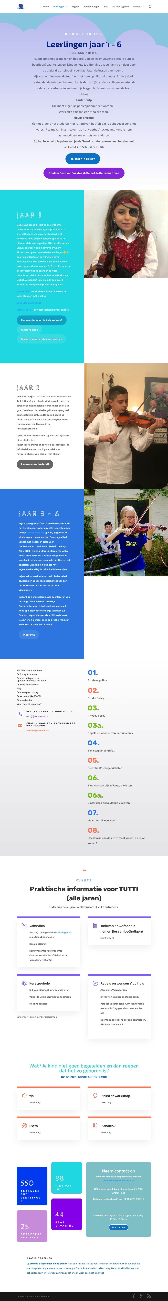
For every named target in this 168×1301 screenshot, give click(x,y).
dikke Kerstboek (35, 532)
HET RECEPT (24, 291)
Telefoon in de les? (83, 158)
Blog (106, 6)
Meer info (29, 634)
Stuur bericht (119, 1227)
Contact (137, 6)
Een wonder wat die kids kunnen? (41, 320)
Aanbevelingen (91, 6)
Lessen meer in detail (35, 464)
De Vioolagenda (120, 6)
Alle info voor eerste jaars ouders (41, 338)
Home (46, 6)
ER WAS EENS (24, 309)
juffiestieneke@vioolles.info (119, 1180)
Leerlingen (58, 6)
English (75, 6)
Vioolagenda (64, 932)
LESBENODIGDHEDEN (29, 303)
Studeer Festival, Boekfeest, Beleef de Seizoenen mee (84, 173)
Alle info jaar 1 (29, 329)
